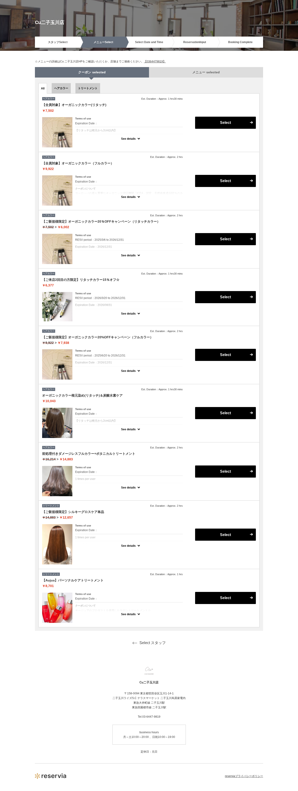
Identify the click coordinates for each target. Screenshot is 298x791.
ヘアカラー (61, 88)
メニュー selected (206, 72)
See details (128, 138)
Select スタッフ (152, 643)
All (42, 88)
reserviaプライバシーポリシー (244, 776)
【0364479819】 (155, 61)
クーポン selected (92, 72)
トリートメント (88, 88)
